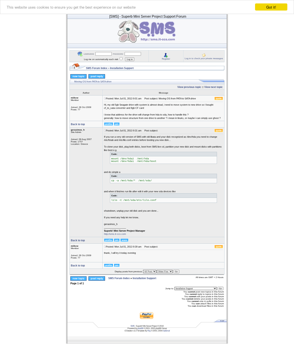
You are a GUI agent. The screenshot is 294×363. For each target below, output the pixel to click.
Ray (149, 330)
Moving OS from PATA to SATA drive (92, 81)
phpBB (140, 328)
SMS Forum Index (96, 68)
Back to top (78, 124)
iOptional (166, 330)
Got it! (271, 7)
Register (166, 59)
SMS (132, 326)
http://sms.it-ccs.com (115, 234)
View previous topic (189, 87)
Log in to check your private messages (204, 58)
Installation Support (122, 68)
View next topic (213, 87)
